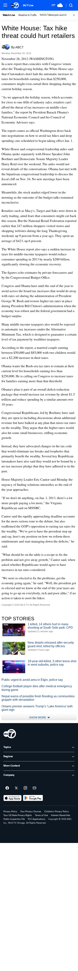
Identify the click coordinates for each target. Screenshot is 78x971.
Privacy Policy (10, 811)
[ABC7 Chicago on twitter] (16, 788)
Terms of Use (41, 815)
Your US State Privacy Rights (17, 815)
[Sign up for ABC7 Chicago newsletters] (34, 788)
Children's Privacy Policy (56, 811)
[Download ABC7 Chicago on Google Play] (33, 798)
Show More (38, 717)
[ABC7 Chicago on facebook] (7, 788)
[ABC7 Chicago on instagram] (25, 788)
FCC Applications (36, 819)
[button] (5, 5)
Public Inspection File (14, 819)
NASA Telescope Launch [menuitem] (53, 15)
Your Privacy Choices (30, 811)
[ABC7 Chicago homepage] (15, 5)
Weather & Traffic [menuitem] (27, 15)
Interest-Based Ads (60, 815)
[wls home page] (9, 733)
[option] (10, 15)
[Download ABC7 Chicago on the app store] (12, 798)
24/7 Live (28, 5)
